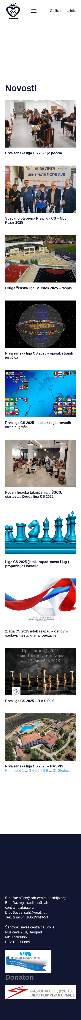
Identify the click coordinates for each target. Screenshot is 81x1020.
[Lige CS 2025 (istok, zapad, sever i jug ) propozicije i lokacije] (40, 532)
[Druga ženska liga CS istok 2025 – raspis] (40, 259)
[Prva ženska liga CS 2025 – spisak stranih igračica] (40, 324)
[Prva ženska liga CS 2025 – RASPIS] (40, 737)
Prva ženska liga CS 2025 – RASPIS (34, 766)
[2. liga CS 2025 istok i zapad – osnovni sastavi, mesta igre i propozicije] (40, 602)
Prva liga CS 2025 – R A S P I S (30, 701)
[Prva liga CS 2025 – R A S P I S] (40, 671)
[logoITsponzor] (40, 961)
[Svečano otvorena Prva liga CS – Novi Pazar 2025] (40, 189)
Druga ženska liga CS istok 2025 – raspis (38, 288)
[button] (34, 10)
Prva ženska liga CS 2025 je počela (33, 153)
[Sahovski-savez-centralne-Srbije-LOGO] (13, 11)
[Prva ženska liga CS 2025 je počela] (40, 124)
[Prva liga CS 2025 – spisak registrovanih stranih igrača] (40, 393)
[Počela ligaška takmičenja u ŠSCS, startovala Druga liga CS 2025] (40, 463)
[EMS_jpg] (40, 992)
